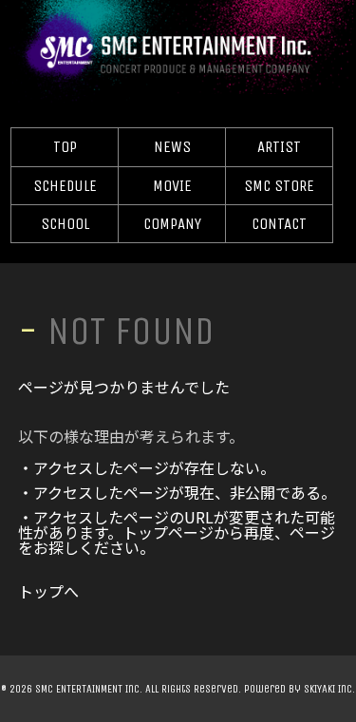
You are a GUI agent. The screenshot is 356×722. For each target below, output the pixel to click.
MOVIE (172, 186)
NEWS (172, 147)
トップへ (48, 591)
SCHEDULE (65, 186)
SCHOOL (65, 224)
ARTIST (279, 147)
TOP (65, 147)
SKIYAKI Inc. (329, 688)
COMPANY (172, 224)
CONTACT (279, 224)
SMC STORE (279, 186)
